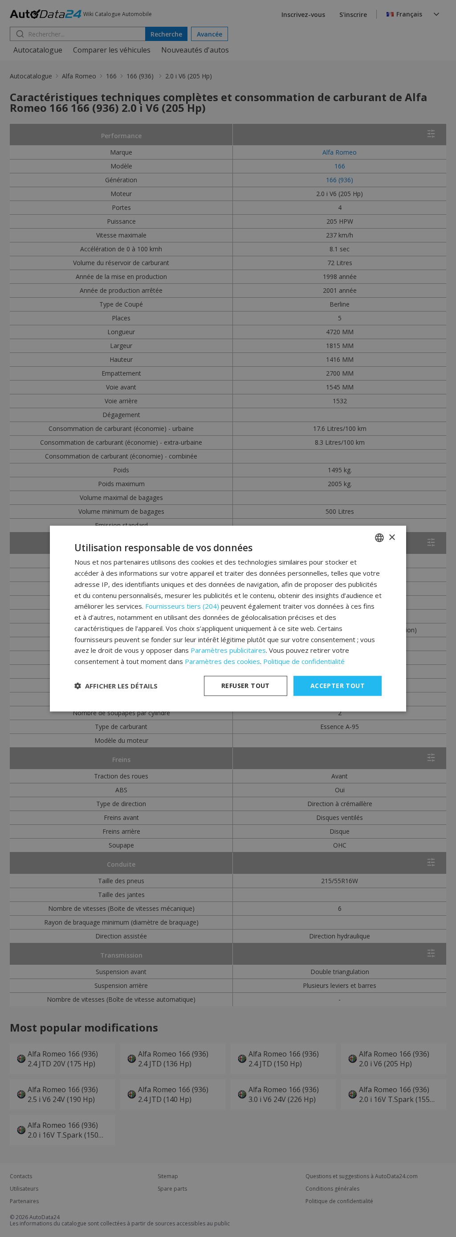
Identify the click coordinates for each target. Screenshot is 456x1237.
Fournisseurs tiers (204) (182, 606)
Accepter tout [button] (337, 685)
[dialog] (228, 619)
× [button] (391, 537)
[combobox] (379, 537)
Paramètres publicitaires (228, 650)
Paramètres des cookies (222, 661)
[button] (116, 686)
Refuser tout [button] (245, 685)
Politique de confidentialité (304, 661)
